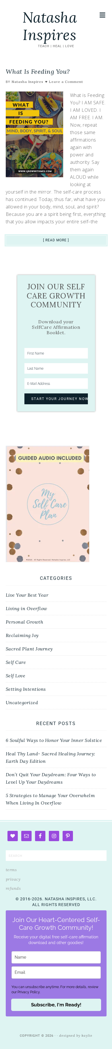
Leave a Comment (66, 81)
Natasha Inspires (49, 26)
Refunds (13, 888)
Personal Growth (24, 622)
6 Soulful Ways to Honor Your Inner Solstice (54, 740)
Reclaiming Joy (22, 635)
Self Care (16, 662)
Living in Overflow (26, 608)
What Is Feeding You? (38, 71)
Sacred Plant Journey (29, 649)
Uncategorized (22, 702)
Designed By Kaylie (75, 1035)
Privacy (13, 879)
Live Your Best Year (27, 595)
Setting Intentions (26, 689)
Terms (11, 869)
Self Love (16, 675)
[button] (102, 15)
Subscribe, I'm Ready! (56, 1005)
